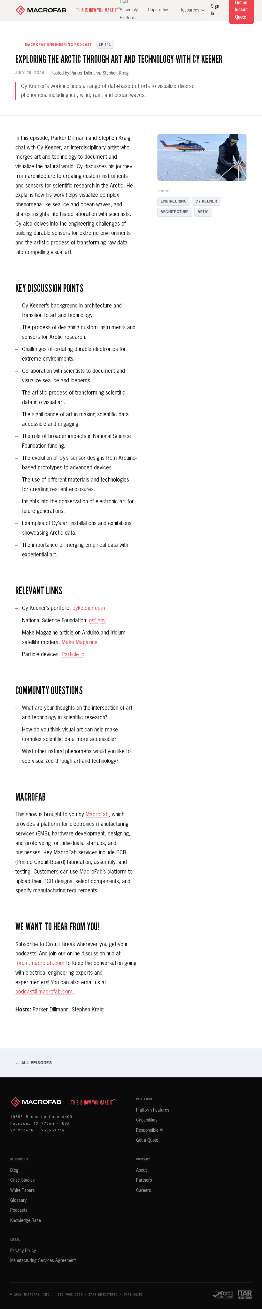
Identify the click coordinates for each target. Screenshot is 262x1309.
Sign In (215, 10)
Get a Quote (147, 1140)
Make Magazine (79, 642)
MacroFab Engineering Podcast (58, 44)
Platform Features (152, 1110)
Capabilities (158, 10)
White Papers (22, 1190)
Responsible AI (149, 1130)
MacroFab (97, 815)
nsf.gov (97, 621)
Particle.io (73, 655)
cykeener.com (89, 608)
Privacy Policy (23, 1251)
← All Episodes (33, 1063)
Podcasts (18, 1210)
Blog (14, 1170)
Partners (144, 1180)
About (141, 1170)
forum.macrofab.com (40, 963)
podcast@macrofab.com (44, 992)
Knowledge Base (25, 1220)
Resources (189, 10)
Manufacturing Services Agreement (43, 1260)
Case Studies (22, 1180)
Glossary (18, 1200)
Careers (143, 1190)
